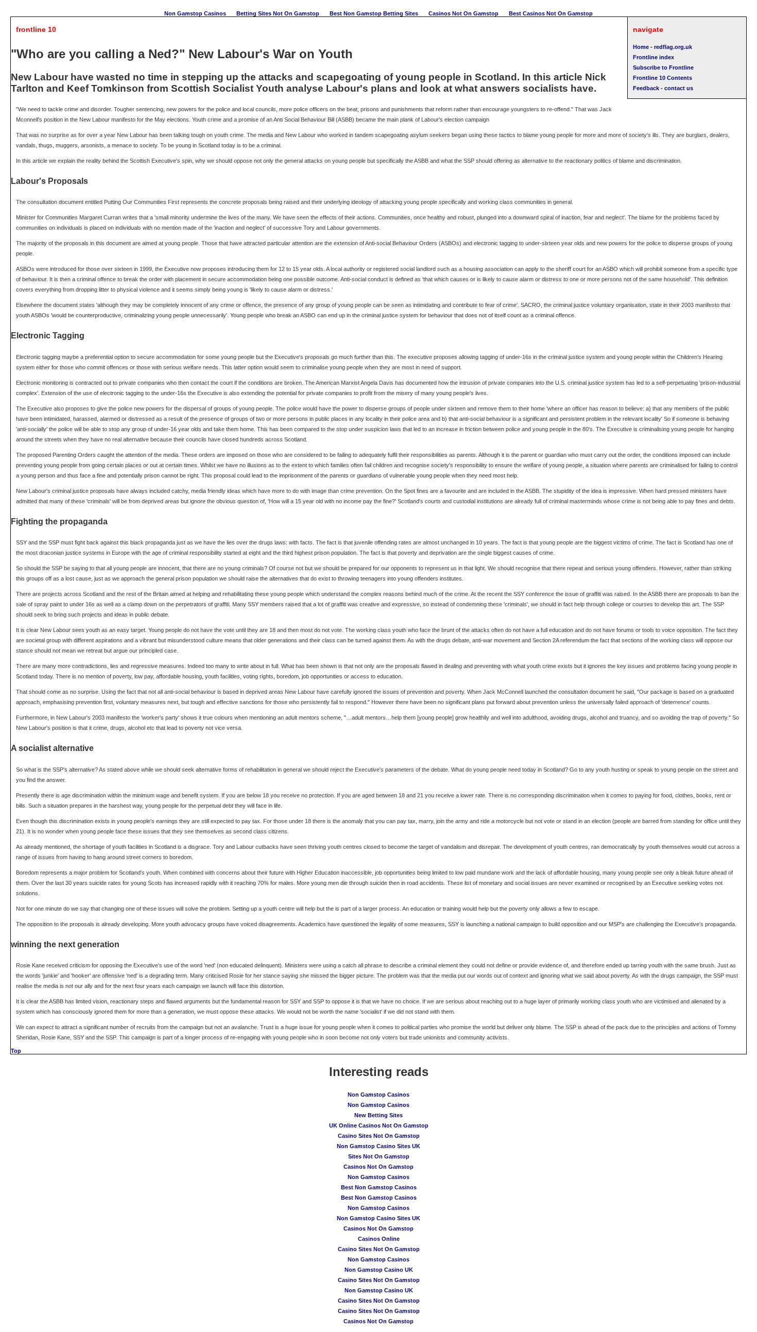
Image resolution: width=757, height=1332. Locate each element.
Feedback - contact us (663, 88)
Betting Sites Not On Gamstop (277, 13)
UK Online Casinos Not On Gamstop (378, 1125)
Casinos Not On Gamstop (463, 13)
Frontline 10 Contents (662, 78)
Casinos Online (379, 1239)
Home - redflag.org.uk (662, 47)
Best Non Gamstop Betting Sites (374, 13)
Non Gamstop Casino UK (379, 1270)
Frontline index (653, 57)
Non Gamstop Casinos (195, 13)
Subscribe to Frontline (663, 67)
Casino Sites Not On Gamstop (379, 1136)
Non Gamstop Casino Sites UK (378, 1146)
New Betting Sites (378, 1115)
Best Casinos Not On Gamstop (551, 13)
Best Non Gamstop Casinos (379, 1187)
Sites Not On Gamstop (378, 1156)
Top (16, 1051)
